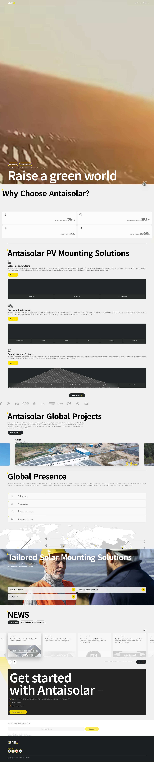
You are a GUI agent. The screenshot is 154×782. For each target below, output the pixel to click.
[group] (23, 645)
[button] (10, 662)
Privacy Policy (11, 758)
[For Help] (144, 184)
